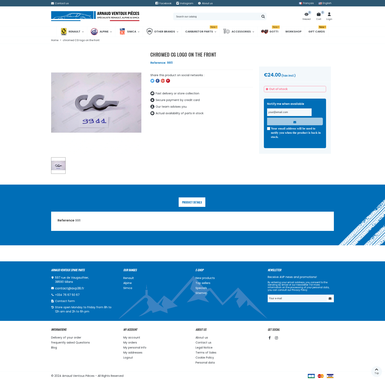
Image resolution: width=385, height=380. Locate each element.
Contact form (65, 301)
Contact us (203, 343)
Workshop (293, 31)
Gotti (274, 30)
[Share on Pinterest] (168, 81)
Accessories (241, 31)
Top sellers (203, 283)
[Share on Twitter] (152, 81)
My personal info (134, 348)
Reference (66, 220)
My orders (130, 343)
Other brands (164, 31)
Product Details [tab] (192, 202)
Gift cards (316, 30)
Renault (74, 31)
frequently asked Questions (70, 343)
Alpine (104, 31)
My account (131, 338)
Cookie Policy (205, 358)
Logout (128, 358)
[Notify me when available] (295, 121)
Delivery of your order (66, 338)
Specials (201, 288)
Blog (54, 348)
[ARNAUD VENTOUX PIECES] (95, 16)
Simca (131, 31)
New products (205, 278)
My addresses (132, 353)
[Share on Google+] (163, 81)
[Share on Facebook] (158, 81)
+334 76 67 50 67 (67, 295)
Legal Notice (204, 348)
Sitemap (201, 293)
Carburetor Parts (201, 30)
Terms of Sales (206, 353)
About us (202, 338)
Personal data (205, 363)
